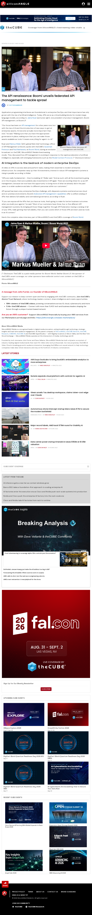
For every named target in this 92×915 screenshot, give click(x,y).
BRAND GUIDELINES (68, 892)
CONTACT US (52, 892)
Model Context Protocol (62, 158)
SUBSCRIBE (46, 689)
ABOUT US (40, 892)
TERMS (30, 892)
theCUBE (18, 907)
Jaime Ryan (32, 118)
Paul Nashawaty (19, 149)
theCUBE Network (72, 331)
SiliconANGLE (61, 331)
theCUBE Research (36, 907)
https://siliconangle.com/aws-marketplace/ (55, 317)
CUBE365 (12, 334)
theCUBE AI (21, 334)
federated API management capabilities (50, 194)
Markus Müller (15, 144)
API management (28, 125)
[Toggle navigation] (89, 4)
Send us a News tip (20, 895)
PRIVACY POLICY (18, 892)
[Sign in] (83, 4)
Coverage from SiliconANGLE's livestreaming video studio (55, 27)
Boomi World (34, 149)
